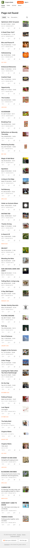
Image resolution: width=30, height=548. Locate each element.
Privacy (19, 534)
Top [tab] (8, 17)
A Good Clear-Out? (8, 32)
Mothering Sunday (7, 144)
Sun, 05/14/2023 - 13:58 (8, 147)
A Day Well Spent (7, 291)
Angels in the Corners (9, 350)
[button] (3, 5)
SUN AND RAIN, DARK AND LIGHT (10, 270)
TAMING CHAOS (7, 517)
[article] (15, 25)
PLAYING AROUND (7, 315)
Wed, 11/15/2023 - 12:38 (8, 226)
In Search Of (5, 234)
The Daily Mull (6, 421)
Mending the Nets (7, 258)
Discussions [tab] (14, 17)
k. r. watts (11, 425)
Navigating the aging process (9, 460)
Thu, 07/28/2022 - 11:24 (8, 45)
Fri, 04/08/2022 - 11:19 (8, 34)
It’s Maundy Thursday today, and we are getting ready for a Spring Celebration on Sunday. (10, 490)
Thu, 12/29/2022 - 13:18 (8, 79)
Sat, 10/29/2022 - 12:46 (8, 55)
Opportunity (5, 87)
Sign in (26, 2)
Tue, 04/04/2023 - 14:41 (8, 124)
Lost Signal (5, 407)
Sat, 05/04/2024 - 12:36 (8, 283)
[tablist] (9, 17)
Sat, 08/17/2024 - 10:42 (8, 318)
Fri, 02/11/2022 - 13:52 (8, 24)
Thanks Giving (6, 224)
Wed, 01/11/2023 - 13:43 (8, 89)
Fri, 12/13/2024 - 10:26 (8, 352)
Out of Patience (6, 336)
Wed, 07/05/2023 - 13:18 (8, 171)
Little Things (5, 360)
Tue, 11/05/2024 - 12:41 (8, 338)
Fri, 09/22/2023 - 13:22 (8, 191)
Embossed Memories (8, 67)
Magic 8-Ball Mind (7, 158)
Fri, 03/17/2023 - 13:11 (8, 114)
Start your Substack (10, 540)
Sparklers (4, 169)
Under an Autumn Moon (9, 203)
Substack (6, 544)
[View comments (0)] (9, 73)
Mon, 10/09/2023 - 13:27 (8, 216)
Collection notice (15, 536)
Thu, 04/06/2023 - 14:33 (8, 136)
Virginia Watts (10, 26)
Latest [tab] (4, 17)
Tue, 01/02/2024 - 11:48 (8, 250)
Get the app (23, 540)
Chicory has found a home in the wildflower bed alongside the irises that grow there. (10, 474)
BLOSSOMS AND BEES (9, 472)
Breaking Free (6, 122)
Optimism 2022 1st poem (10, 22)
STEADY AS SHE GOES (9, 458)
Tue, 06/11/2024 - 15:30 (8, 293)
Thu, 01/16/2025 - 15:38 (8, 362)
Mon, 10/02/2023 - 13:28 (8, 205)
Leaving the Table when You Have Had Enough (9, 372)
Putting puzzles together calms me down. (10, 519)
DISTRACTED (5, 213)
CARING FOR (5, 487)
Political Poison (6, 397)
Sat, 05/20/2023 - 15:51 (8, 160)
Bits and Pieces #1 (7, 42)
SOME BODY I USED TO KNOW (9, 504)
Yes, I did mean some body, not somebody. (10, 507)
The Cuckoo (5, 98)
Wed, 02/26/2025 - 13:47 (8, 399)
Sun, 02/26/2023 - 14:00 (8, 100)
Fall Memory (5, 189)
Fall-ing (4, 326)
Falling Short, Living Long (10, 281)
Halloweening (6, 53)
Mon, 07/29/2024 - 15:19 (8, 307)
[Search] (27, 17)
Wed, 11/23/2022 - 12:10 (8, 69)
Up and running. (6, 423)
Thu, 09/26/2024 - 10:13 (8, 328)
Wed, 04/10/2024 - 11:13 (8, 273)
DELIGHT (4, 248)
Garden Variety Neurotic (9, 305)
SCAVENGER (5, 111)
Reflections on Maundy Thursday (9, 133)
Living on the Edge (7, 179)
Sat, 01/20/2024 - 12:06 (8, 260)
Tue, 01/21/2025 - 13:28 (8, 375)
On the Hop (5, 383)
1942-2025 (4, 446)
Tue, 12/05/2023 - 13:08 (8, 236)
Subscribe (20, 2)
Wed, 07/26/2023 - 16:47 (8, 181)
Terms (23, 534)
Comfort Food (6, 77)
